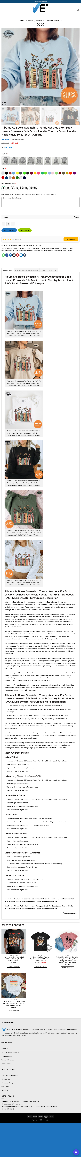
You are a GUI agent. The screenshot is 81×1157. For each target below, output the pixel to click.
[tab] (7, 270)
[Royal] (6, 177)
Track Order (5, 1064)
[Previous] (5, 67)
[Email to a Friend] (14, 255)
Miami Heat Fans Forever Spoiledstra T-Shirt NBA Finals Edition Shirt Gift (40, 959)
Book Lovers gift (10, 248)
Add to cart (9, 230)
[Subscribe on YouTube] (13, 1109)
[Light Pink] (53, 173)
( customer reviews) (17, 139)
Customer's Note (7, 194)
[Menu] (2, 10)
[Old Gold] (67, 173)
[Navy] (24, 177)
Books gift (40, 248)
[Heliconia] (38, 173)
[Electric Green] (24, 173)
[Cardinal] (10, 173)
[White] (21, 177)
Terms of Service (7, 1060)
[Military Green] (63, 173)
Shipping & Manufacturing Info (26, 270)
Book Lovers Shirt (20, 248)
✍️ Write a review (70, 239)
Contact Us (5, 1079)
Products (34, 245)
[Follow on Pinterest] (11, 1109)
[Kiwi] (46, 173)
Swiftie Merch (58, 250)
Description (7, 270)
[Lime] (56, 173)
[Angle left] (38, 24)
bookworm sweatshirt (8, 250)
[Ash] (3, 173)
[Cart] (78, 10)
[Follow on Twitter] (8, 1109)
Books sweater (57, 248)
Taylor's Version (67, 250)
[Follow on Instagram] (5, 1109)
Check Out (25, 230)
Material (4, 1091)
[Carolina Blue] (13, 173)
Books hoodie (48, 248)
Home (21, 21)
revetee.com (71, 913)
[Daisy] (17, 173)
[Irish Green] (42, 173)
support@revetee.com (40, 1)
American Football (53, 21)
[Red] (3, 177)
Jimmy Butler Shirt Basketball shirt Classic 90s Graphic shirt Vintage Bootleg (14, 959)
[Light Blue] (49, 173)
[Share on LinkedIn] (21, 255)
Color (3, 169)
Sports (39, 21)
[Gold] (35, 173)
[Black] (6, 173)
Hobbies (29, 21)
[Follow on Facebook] (3, 1109)
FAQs (43, 270)
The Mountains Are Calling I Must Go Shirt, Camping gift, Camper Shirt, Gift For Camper (14, 1003)
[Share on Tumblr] (24, 255)
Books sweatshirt (68, 248)
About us (4, 1049)
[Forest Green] (28, 173)
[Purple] (74, 173)
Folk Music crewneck (35, 250)
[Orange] (70, 173)
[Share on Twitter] (10, 255)
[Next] (75, 67)
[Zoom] (4, 104)
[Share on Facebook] (6, 255)
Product (4, 154)
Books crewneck (32, 248)
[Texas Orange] (13, 177)
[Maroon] (60, 173)
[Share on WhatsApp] (3, 255)
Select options (14, 966)
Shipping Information (9, 1075)
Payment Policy (7, 1083)
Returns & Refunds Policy (10, 1052)
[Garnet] (31, 173)
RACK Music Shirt (47, 250)
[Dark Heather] (21, 173)
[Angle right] (42, 24)
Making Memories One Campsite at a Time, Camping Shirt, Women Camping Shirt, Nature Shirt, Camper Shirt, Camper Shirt (67, 960)
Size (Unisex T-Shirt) (8, 183)
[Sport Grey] (10, 177)
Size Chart (8, 147)
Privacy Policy (6, 1056)
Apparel (22, 245)
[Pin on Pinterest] (17, 255)
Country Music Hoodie (22, 250)
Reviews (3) (53, 270)
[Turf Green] (17, 177)
